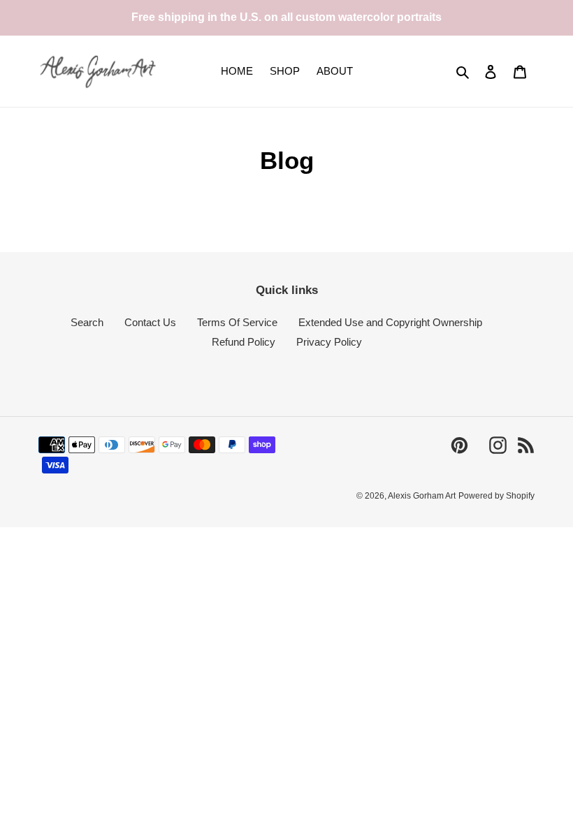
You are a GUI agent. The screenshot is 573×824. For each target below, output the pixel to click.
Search (87, 322)
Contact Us (150, 322)
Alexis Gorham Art (422, 496)
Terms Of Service (237, 322)
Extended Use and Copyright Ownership (390, 322)
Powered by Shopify (496, 496)
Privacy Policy (329, 342)
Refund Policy (243, 342)
